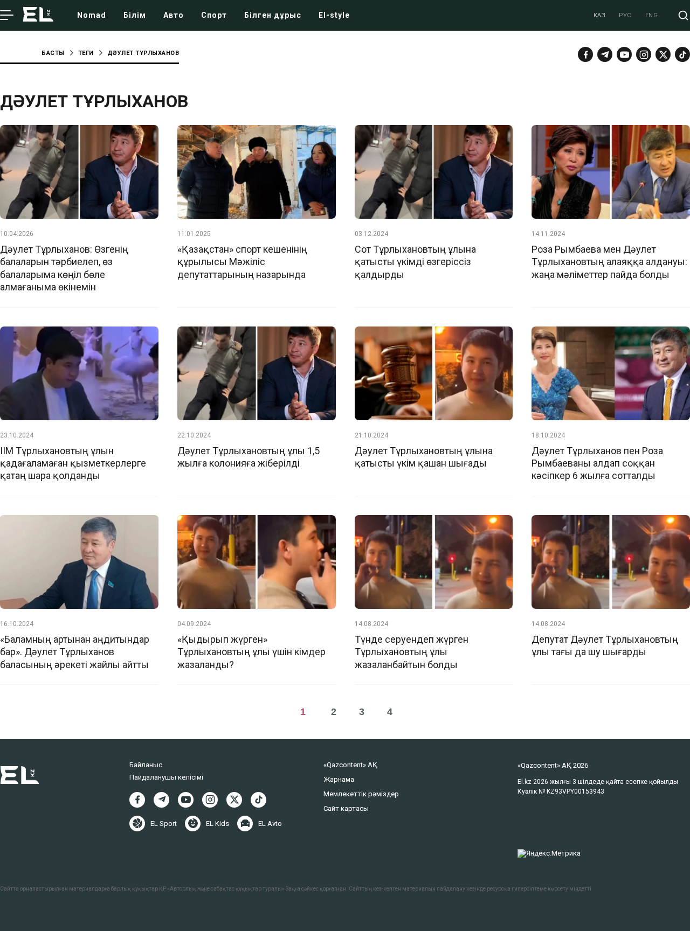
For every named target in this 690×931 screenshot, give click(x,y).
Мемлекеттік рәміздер (361, 794)
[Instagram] (643, 54)
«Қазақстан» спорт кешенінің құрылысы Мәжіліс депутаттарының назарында (242, 262)
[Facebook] (585, 54)
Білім (134, 15)
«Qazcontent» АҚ (350, 765)
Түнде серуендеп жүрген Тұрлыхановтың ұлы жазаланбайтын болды (411, 652)
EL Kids (217, 823)
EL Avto (270, 823)
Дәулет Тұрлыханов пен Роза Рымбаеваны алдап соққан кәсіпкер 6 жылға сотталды (597, 463)
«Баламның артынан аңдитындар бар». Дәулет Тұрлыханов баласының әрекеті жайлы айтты (74, 652)
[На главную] (38, 15)
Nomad (91, 15)
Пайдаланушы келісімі (166, 777)
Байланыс (145, 765)
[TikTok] (682, 54)
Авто (173, 15)
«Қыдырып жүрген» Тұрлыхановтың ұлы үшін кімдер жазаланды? (251, 652)
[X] (234, 800)
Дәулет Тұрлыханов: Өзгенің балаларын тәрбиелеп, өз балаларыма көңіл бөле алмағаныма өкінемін (64, 268)
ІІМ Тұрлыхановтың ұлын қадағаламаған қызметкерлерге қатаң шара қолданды (73, 463)
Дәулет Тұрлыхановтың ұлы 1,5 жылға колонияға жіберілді (248, 457)
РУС (625, 15)
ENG (651, 15)
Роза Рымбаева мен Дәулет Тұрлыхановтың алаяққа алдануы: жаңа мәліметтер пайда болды (609, 262)
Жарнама (338, 779)
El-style (334, 15)
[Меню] (6, 15)
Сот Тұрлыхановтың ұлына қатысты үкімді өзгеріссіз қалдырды (415, 262)
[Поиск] (683, 15)
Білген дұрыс (272, 15)
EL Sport (163, 823)
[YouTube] (624, 54)
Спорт (214, 15)
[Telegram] (604, 54)
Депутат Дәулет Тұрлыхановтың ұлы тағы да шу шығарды (605, 645)
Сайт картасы (346, 808)
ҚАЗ (600, 15)
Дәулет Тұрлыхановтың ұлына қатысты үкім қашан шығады (424, 457)
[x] (663, 54)
